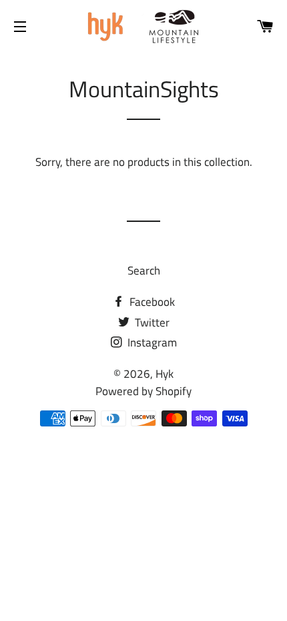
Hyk (165, 373)
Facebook (151, 301)
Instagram (151, 342)
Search (143, 270)
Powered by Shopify (143, 391)
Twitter (151, 322)
